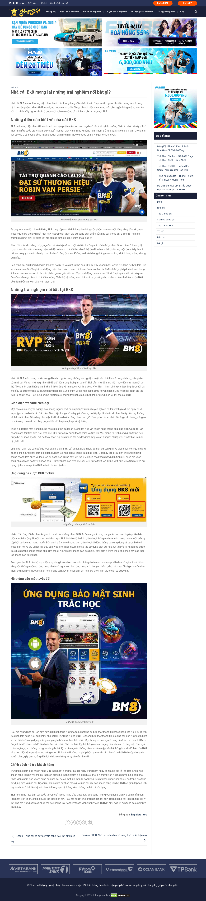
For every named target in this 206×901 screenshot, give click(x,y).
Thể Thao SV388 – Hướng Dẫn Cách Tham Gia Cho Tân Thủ (173, 168)
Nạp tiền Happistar (69, 11)
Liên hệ (43, 3)
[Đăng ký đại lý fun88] (55, 32)
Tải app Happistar (166, 11)
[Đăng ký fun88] (175, 106)
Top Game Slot (165, 225)
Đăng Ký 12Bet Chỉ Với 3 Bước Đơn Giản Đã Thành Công (173, 148)
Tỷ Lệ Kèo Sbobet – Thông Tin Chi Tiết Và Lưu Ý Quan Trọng (175, 177)
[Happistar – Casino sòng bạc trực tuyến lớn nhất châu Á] (25, 11)
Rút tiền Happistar (92, 11)
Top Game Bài (164, 213)
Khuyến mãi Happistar (116, 11)
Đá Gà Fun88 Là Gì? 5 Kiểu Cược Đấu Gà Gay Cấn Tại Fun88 (174, 187)
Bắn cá (160, 237)
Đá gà (160, 243)
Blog (181, 11)
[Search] (196, 12)
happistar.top (139, 814)
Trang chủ (51, 11)
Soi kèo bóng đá (165, 219)
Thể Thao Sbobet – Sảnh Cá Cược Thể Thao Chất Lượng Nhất (175, 158)
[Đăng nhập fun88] (150, 62)
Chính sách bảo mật (59, 3)
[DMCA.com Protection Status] (120, 895)
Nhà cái (14, 87)
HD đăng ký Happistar (142, 11)
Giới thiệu (32, 3)
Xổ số (160, 231)
